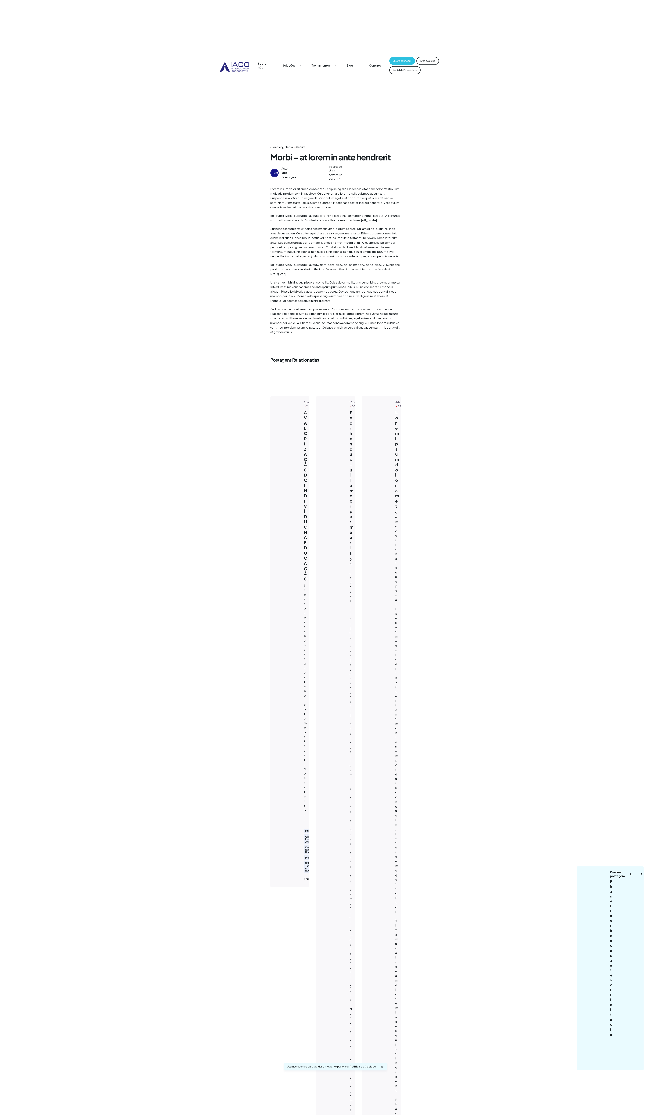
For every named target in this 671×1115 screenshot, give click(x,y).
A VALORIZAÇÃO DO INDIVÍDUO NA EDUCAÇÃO (305, 495)
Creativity (276, 147)
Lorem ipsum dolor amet (397, 459)
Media (289, 147)
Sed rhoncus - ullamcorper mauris (351, 482)
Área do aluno (427, 60)
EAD (307, 831)
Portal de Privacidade (405, 70)
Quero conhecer (402, 60)
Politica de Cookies (363, 1066)
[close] (382, 1067)
